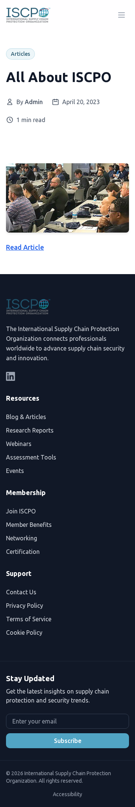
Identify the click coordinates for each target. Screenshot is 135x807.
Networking (21, 538)
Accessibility (67, 794)
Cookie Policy (24, 632)
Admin (34, 101)
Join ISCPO (21, 511)
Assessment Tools (31, 457)
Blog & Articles (26, 416)
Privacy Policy (24, 605)
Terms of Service (28, 619)
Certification (23, 551)
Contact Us (21, 592)
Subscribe (67, 740)
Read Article (25, 247)
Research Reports (30, 430)
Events (15, 470)
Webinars (19, 443)
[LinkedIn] (10, 376)
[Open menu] (121, 14)
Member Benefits (29, 524)
